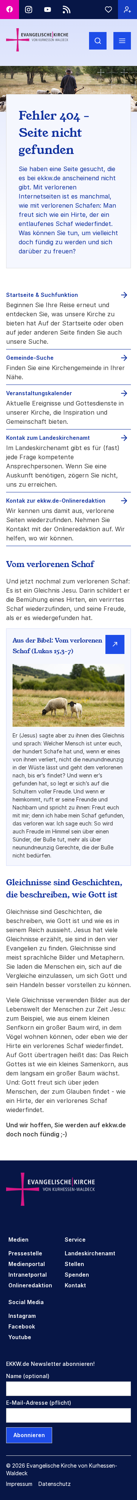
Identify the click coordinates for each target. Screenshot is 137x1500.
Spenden (77, 1274)
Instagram (22, 1315)
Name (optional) (27, 1376)
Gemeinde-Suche (30, 357)
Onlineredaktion (30, 1285)
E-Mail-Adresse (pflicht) (38, 1402)
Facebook (21, 1326)
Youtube (19, 1337)
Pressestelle (25, 1253)
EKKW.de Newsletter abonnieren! (50, 1364)
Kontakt (75, 1285)
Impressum (19, 1484)
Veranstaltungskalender (39, 393)
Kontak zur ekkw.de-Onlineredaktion (55, 500)
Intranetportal (27, 1274)
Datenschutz (54, 1484)
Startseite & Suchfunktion (42, 295)
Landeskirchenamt (90, 1253)
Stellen (74, 1264)
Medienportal (26, 1264)
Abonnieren (29, 1435)
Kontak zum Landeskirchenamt (48, 437)
